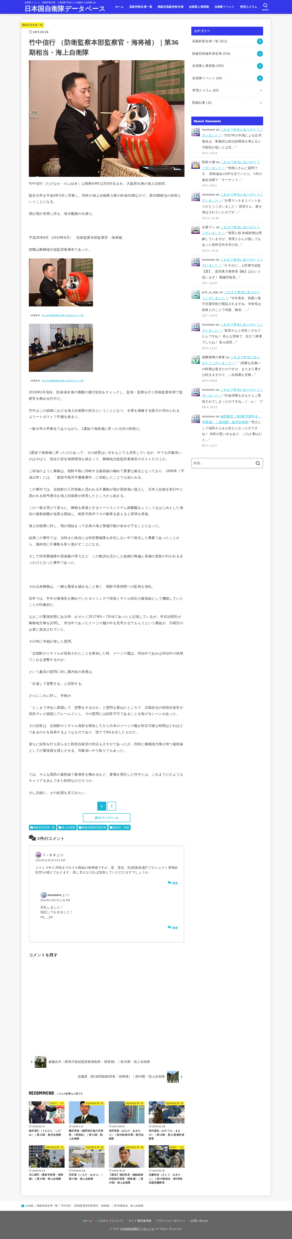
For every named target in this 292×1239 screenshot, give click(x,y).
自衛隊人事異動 (199, 6)
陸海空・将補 (121, 827)
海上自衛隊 (68, 827)
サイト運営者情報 (140, 1220)
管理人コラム (248, 6)
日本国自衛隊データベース (65, 8)
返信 (175, 883)
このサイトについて (110, 1220)
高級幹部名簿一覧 (140, 6)
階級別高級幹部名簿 (171, 6)
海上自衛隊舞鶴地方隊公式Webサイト (61, 315)
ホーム (119, 6)
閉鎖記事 (202, 102)
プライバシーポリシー (171, 1220)
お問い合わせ (199, 1220)
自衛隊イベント (225, 6)
